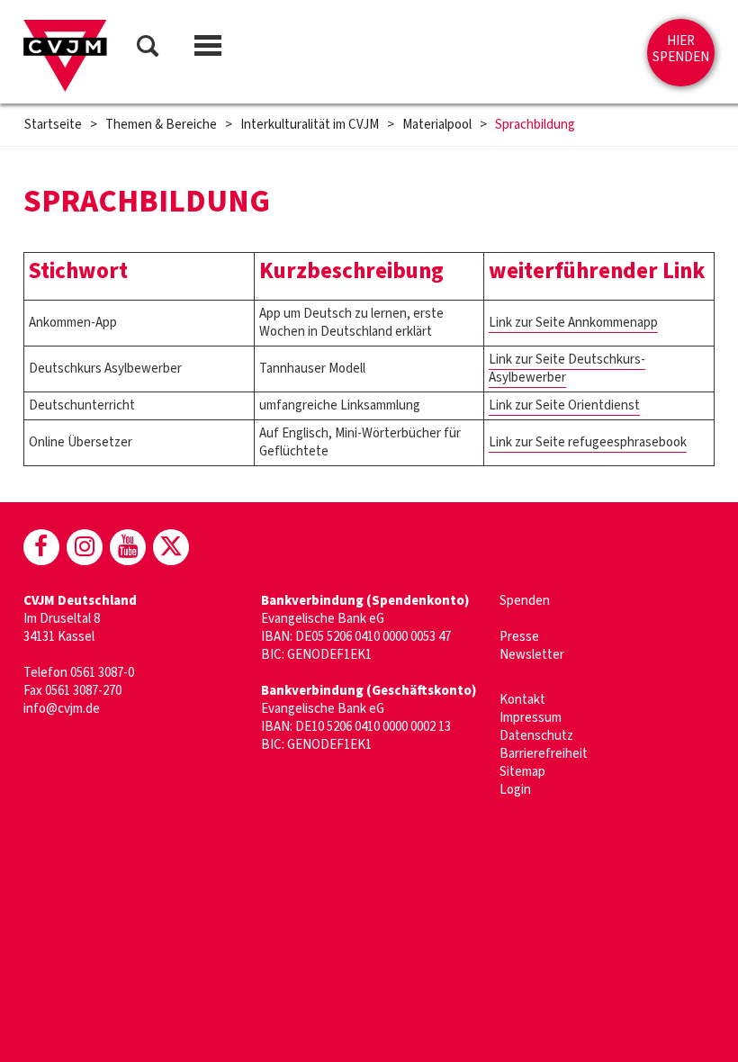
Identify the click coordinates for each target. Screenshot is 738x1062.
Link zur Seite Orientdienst (564, 405)
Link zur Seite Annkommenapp (573, 322)
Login (515, 789)
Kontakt (522, 699)
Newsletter (532, 654)
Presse (519, 636)
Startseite (53, 125)
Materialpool (437, 125)
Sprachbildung (535, 125)
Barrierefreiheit (544, 753)
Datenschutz (536, 735)
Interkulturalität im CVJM (309, 125)
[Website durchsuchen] (147, 49)
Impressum (531, 717)
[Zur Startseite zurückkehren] (65, 56)
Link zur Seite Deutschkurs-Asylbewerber (567, 368)
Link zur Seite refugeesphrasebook (588, 442)
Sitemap (522, 771)
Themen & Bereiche (161, 125)
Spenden (525, 600)
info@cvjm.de (61, 708)
